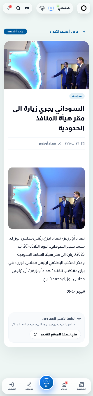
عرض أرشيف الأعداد (64, 31)
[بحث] (18, 8)
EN (27, 8)
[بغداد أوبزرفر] (83, 8)
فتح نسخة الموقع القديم (59, 334)
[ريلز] (51, 8)
